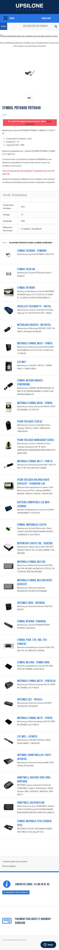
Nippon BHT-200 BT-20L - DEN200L (35, 543)
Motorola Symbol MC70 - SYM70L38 (36, 680)
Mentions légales (9, 866)
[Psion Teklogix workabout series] (9, 445)
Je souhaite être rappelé (16, 892)
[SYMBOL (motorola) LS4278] (9, 528)
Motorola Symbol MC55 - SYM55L (35, 343)
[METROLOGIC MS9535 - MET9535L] (9, 329)
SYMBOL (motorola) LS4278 (31, 524)
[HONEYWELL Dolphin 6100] (9, 806)
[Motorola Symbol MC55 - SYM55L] (9, 347)
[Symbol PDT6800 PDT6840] (29, 97)
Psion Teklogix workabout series (35, 440)
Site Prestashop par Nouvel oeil (14, 940)
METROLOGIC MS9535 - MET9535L (34, 324)
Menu (11, 18)
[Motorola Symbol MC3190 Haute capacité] (9, 586)
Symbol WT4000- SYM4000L (31, 621)
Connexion (46, 18)
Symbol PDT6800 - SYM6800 (32, 250)
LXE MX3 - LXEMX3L (27, 736)
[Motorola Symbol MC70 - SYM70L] (9, 722)
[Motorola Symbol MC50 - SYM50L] (9, 407)
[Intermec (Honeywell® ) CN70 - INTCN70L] (9, 761)
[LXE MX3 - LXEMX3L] (9, 740)
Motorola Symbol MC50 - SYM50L (35, 403)
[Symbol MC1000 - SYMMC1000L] (9, 666)
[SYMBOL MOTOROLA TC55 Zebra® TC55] (9, 827)
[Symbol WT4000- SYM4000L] (9, 625)
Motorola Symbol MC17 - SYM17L (35, 461)
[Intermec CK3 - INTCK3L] (9, 703)
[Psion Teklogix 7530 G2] (9, 425)
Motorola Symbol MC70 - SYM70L (35, 718)
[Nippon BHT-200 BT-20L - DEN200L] (9, 547)
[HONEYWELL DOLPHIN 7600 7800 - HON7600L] (9, 785)
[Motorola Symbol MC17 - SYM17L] (9, 465)
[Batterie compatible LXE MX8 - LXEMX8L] (9, 508)
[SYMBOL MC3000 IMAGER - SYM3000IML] (9, 386)
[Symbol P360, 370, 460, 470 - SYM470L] (9, 646)
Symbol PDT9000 (26, 287)
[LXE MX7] (9, 366)
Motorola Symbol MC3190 (31, 561)
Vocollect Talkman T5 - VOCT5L (34, 306)
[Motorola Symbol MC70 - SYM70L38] (9, 685)
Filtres (3, 26)
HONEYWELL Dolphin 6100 (30, 802)
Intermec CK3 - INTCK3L (30, 699)
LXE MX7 (21, 362)
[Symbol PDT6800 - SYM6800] (9, 254)
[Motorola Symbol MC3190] (9, 566)
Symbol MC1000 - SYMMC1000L (33, 662)
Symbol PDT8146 (26, 269)
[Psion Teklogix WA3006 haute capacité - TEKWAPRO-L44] (9, 485)
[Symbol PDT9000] (9, 292)
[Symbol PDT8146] (9, 273)
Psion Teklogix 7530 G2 (29, 421)
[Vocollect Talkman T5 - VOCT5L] (9, 310)
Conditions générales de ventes (14, 861)
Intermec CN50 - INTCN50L (31, 602)
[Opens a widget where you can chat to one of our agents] (48, 945)
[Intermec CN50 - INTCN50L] (9, 607)
